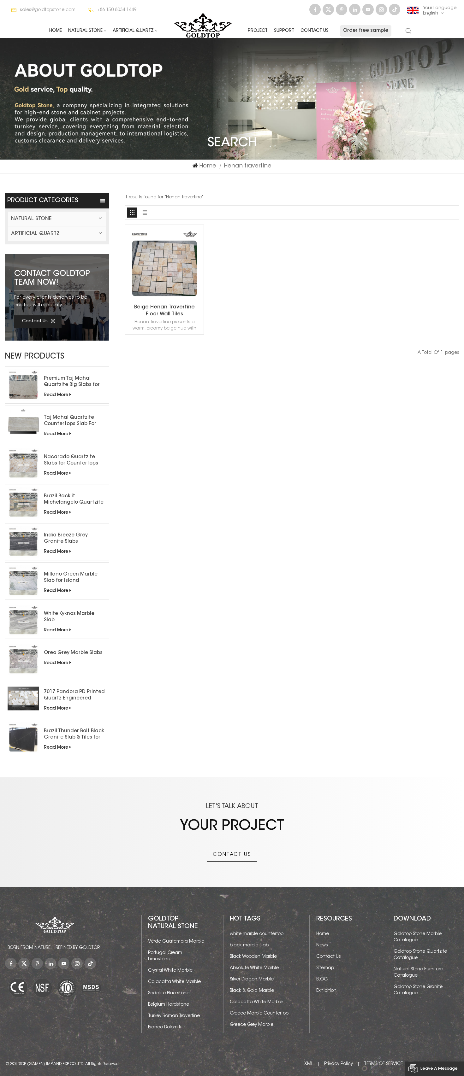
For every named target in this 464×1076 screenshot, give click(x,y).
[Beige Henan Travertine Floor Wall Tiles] (164, 299)
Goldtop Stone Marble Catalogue (418, 937)
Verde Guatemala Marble (176, 941)
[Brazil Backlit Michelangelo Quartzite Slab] (23, 502)
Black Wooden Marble (253, 957)
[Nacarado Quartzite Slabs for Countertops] (23, 463)
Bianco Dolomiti (164, 1027)
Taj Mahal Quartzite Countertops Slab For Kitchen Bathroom (70, 421)
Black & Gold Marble (252, 991)
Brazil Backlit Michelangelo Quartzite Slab (74, 500)
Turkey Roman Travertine (174, 1016)
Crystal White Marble (170, 970)
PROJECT (258, 31)
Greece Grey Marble (251, 1025)
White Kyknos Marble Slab (69, 617)
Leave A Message (439, 1069)
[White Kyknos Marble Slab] (23, 620)
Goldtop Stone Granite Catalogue (418, 990)
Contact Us (314, 31)
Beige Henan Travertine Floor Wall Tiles (164, 311)
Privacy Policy (338, 1064)
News (322, 945)
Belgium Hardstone (168, 1005)
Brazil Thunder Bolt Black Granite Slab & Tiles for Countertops (74, 735)
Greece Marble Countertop (259, 1013)
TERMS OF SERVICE (383, 1064)
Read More (56, 395)
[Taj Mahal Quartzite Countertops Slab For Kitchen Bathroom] (23, 424)
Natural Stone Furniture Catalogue (418, 972)
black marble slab (249, 945)
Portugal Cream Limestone (165, 956)
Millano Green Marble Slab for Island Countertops (71, 578)
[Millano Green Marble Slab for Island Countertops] (23, 581)
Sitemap (325, 968)
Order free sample (365, 30)
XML (308, 1064)
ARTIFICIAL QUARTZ (133, 31)
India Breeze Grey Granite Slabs (66, 538)
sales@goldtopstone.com (47, 10)
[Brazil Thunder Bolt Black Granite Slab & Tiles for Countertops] (23, 737)
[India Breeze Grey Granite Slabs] (23, 542)
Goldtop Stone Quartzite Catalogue (420, 955)
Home (55, 31)
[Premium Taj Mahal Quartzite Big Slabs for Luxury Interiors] (23, 385)
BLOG (322, 979)
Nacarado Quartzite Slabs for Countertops (71, 460)
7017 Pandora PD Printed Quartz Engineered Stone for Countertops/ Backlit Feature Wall (74, 696)
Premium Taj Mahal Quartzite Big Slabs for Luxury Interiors (72, 382)
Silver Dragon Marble (252, 979)
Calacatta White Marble (174, 982)
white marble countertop (256, 934)
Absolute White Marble (254, 968)
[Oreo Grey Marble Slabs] (23, 659)
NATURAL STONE (85, 31)
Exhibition (326, 991)
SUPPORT (284, 31)
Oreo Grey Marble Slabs (73, 653)
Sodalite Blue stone (168, 993)
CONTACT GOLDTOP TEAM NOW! (52, 278)
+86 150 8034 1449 (116, 10)
